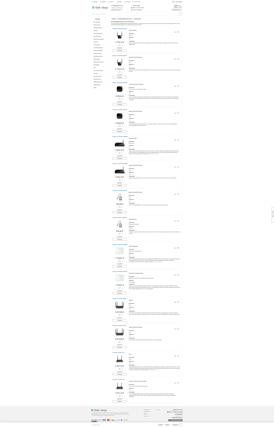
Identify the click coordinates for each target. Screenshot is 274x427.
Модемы (96, 30)
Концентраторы (97, 53)
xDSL (95, 67)
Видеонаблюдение (98, 50)
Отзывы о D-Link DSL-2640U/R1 (119, 82)
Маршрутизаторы (98, 27)
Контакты (128, 1)
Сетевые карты (97, 36)
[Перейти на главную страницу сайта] (100, 7)
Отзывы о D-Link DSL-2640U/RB (119, 136)
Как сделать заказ (96, 424)
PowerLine (96, 42)
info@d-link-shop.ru (177, 417)
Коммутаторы (97, 24)
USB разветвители (98, 82)
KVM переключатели (98, 62)
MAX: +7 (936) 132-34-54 (138, 7)
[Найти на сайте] (180, 14)
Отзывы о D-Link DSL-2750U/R (119, 28)
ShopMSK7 (179, 414)
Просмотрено (175, 424)
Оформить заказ (177, 9)
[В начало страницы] (180, 424)
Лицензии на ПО (97, 79)
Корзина (167, 424)
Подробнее (119, 47)
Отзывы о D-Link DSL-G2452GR (119, 244)
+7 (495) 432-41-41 (117, 5)
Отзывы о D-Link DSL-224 (118, 352)
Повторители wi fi (98, 76)
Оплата (111, 1)
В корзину (119, 50)
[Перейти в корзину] (172, 6)
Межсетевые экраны (99, 39)
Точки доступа (97, 44)
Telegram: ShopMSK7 (137, 9)
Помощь (96, 1)
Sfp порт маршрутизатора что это (125, 18)
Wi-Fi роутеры (97, 22)
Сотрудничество (147, 411)
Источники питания (98, 70)
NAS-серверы (97, 59)
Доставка (119, 1)
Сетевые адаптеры (98, 33)
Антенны (96, 73)
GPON (95, 87)
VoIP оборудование (98, 47)
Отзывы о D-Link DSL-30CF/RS (119, 190)
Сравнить (161, 424)
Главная (114, 18)
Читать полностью (154, 153)
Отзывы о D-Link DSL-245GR (119, 298)
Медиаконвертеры (98, 56)
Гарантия (104, 1)
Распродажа (146, 409)
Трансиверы (96, 64)
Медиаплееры (97, 84)
